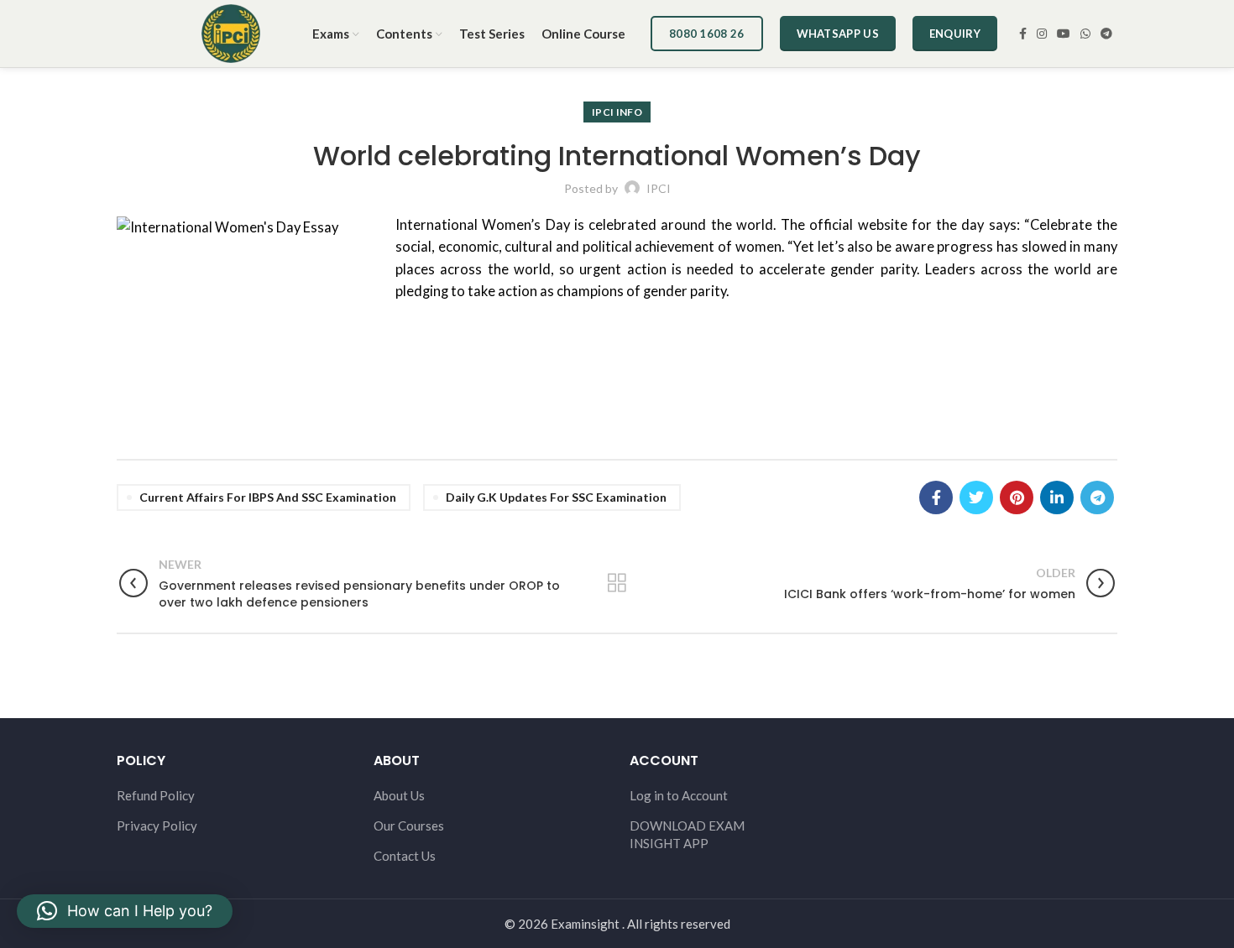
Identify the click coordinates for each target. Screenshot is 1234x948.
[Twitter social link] (976, 497)
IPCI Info (617, 112)
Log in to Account (679, 795)
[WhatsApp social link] (1085, 33)
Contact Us (405, 855)
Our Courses (409, 825)
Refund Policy (156, 795)
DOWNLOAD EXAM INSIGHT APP (687, 834)
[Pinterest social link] (1016, 497)
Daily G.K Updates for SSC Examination (556, 497)
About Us (399, 795)
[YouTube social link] (1063, 33)
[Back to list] (617, 583)
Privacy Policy (157, 825)
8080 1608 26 (707, 33)
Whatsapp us (838, 33)
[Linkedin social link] (1057, 497)
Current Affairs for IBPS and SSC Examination (267, 497)
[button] (125, 911)
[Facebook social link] (1023, 33)
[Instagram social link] (1042, 33)
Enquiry (954, 33)
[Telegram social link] (1106, 33)
